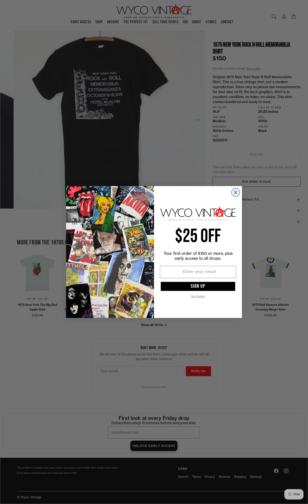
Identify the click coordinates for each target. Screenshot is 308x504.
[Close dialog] (236, 192)
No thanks (198, 296)
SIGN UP (198, 286)
